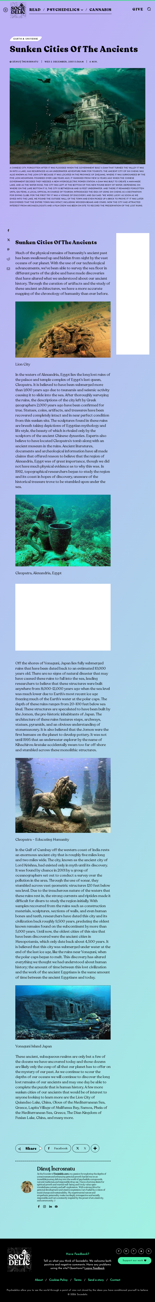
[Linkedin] (50, 1205)
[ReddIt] (8, 259)
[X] (8, 240)
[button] (149, 9)
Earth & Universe (26, 38)
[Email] (8, 269)
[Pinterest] (8, 250)
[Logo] (18, 10)
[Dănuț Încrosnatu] (27, 1187)
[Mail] (56, 1205)
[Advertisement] (63, 620)
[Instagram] (44, 1205)
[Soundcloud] (141, 1251)
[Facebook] (8, 231)
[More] (95, 1148)
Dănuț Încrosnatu (26, 61)
